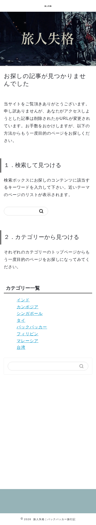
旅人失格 (48, 6)
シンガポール (30, 313)
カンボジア (27, 307)
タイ (21, 320)
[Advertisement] (48, 430)
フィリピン (27, 334)
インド (23, 300)
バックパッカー (32, 327)
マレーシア (27, 341)
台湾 (21, 347)
